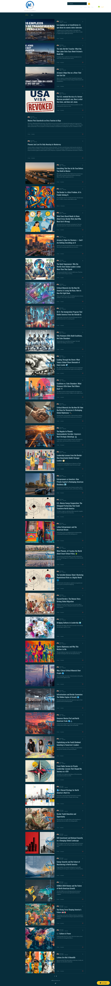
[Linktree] (96, 7)
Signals (32, 15)
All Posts (26, 15)
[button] (89, 3)
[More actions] (83, 21)
